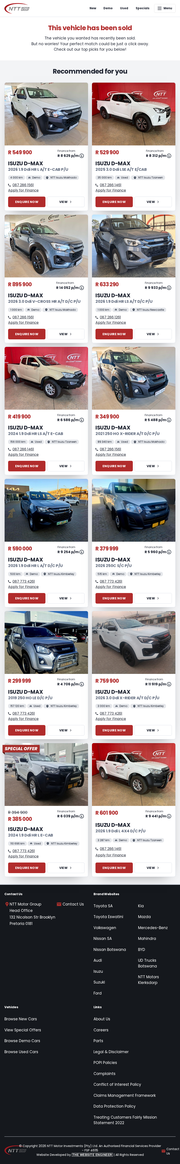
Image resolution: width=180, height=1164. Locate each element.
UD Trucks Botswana (147, 963)
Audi (98, 960)
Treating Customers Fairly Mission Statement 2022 (125, 1120)
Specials (142, 8)
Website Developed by (74, 1155)
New (93, 8)
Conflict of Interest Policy (117, 1084)
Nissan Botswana (110, 949)
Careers (101, 1030)
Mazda (144, 916)
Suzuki (99, 982)
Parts (98, 1040)
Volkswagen (105, 927)
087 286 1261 (110, 317)
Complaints (104, 1073)
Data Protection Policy (115, 1106)
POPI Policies (105, 1062)
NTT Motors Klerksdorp (148, 979)
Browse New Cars (20, 1019)
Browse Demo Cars (22, 1040)
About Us (102, 1019)
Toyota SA (103, 906)
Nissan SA (103, 938)
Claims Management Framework (125, 1095)
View (63, 202)
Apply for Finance (23, 190)
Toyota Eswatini (108, 916)
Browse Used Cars (21, 1051)
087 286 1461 (110, 185)
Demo (108, 8)
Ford (98, 993)
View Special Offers (22, 1030)
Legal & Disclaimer (111, 1051)
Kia (141, 906)
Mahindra (147, 938)
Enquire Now (26, 202)
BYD (141, 949)
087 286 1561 (23, 185)
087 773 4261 (24, 581)
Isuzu (98, 971)
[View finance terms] (82, 156)
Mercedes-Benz (153, 927)
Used (124, 8)
